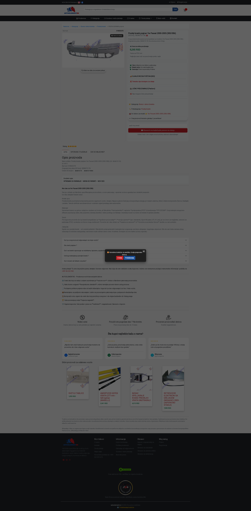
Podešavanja (129, 258)
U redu (120, 258)
